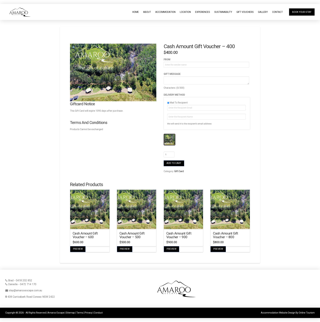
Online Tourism (307, 312)
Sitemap (70, 312)
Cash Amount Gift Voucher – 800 (225, 235)
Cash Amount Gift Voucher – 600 (85, 235)
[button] (74, 48)
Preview (78, 249)
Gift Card (179, 171)
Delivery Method (174, 94)
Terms (79, 312)
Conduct (98, 312)
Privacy (88, 312)
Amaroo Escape (56, 312)
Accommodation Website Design (278, 312)
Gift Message (172, 74)
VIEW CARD (90, 223)
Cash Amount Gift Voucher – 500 (132, 235)
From (167, 59)
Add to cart (173, 163)
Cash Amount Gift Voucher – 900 (178, 235)
